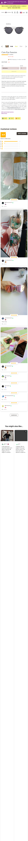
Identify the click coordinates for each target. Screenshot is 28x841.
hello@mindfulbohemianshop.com (13, 107)
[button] (7, 55)
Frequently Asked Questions (8, 112)
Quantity (21, 65)
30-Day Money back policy (20, 109)
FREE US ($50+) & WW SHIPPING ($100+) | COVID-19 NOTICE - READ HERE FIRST (14, 7)
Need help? (5, 113)
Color (2, 65)
